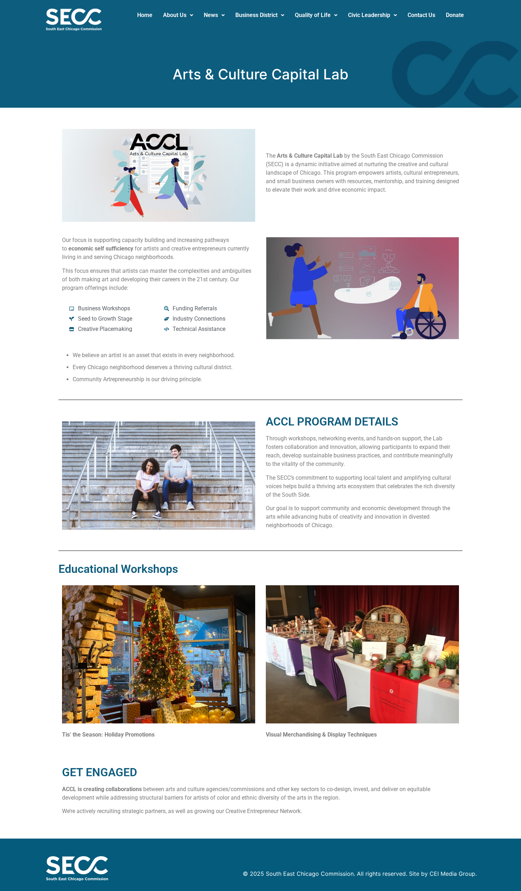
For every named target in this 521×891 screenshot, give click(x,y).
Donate (455, 15)
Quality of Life (313, 15)
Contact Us (421, 15)
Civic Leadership (369, 15)
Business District (256, 15)
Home (144, 15)
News (211, 15)
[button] (178, 15)
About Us (174, 15)
